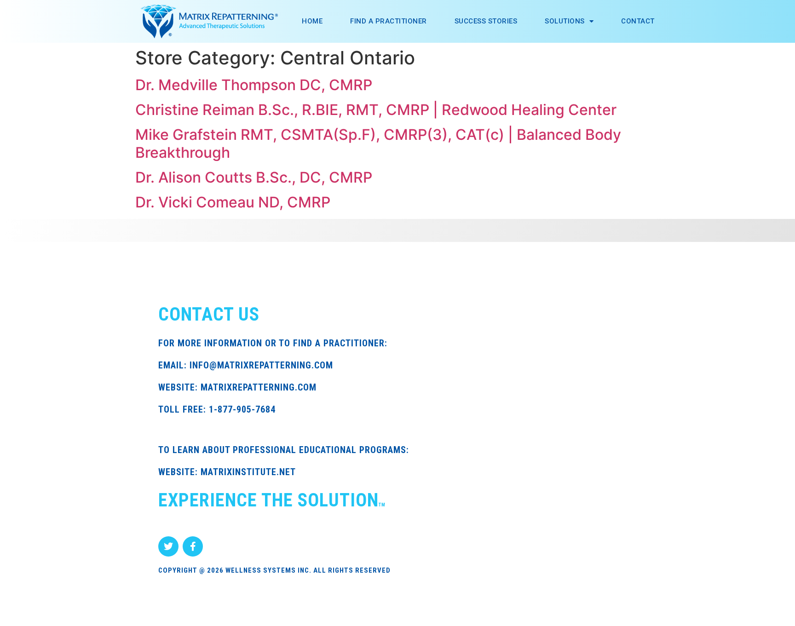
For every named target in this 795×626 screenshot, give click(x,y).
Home (312, 21)
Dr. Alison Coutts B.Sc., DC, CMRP (253, 177)
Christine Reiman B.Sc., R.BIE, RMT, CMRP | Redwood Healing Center (375, 110)
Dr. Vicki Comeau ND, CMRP (232, 202)
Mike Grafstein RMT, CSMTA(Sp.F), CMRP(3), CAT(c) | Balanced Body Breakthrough (378, 143)
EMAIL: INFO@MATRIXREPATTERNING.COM (245, 365)
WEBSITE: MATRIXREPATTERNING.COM (237, 387)
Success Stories (486, 21)
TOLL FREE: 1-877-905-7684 (217, 409)
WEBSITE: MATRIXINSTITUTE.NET (227, 471)
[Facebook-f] (193, 546)
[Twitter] (168, 546)
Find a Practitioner (388, 21)
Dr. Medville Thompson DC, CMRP (253, 85)
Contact (638, 21)
